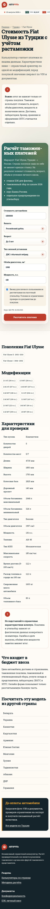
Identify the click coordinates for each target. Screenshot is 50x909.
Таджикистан (10, 767)
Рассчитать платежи (25, 317)
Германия (8, 787)
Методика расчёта (11, 882)
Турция (16, 27)
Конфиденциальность (13, 895)
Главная (5, 27)
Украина (8, 719)
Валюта (14, 226)
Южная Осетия (11, 747)
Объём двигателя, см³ (14, 262)
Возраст (9, 239)
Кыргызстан (10, 733)
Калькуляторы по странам (16, 877)
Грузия (7, 760)
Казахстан (8, 726)
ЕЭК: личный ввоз (11, 900)
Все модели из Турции (17, 825)
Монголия (8, 754)
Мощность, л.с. (11, 275)
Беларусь (8, 713)
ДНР (5, 781)
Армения (8, 740)
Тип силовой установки (16, 252)
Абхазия (7, 774)
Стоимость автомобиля (15, 210)
